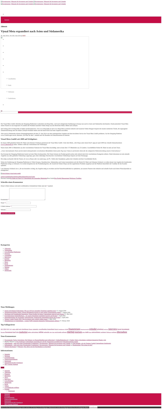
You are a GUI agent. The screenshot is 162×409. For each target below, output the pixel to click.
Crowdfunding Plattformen (12, 252)
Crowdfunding (8, 381)
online (41, 332)
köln (17, 332)
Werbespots (11, 91)
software (64, 332)
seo (51, 332)
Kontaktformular (9, 357)
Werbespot (108, 332)
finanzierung (74, 329)
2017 (11, 329)
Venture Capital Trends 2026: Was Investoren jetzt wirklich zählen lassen (26, 319)
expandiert (7, 176)
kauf (14, 332)
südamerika (24, 176)
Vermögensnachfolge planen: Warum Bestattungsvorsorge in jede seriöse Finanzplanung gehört (32, 312)
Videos (6, 269)
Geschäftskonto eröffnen (11, 387)
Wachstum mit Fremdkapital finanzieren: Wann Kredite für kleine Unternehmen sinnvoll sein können (34, 314)
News (6, 262)
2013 (2, 329)
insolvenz (106, 329)
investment (125, 329)
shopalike (18, 176)
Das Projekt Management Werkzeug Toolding (67, 178)
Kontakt (6, 389)
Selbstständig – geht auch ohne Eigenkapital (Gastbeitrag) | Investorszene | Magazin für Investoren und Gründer (37, 343)
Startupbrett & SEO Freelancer (13, 362)
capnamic (35, 329)
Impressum (7, 361)
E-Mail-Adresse (6, 206)
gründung (100, 329)
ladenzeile (13, 176)
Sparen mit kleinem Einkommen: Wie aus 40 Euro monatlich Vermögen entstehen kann (30, 311)
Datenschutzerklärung (10, 359)
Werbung (7, 356)
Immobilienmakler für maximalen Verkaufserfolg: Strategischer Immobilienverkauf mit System (32, 317)
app (17, 329)
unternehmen (96, 332)
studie (87, 332)
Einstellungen (93, 407)
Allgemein (7, 26)
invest (119, 329)
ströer (83, 332)
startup (71, 331)
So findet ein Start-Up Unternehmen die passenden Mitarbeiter (28, 178)
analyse (14, 329)
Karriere (6, 258)
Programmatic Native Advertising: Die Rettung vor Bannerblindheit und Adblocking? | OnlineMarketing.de (36, 340)
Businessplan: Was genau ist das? (82, 345)
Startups (6, 267)
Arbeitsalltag (8, 250)
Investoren (8, 332)
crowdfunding (43, 329)
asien (2, 176)
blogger (30, 329)
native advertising (33, 332)
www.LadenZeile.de (7, 144)
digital (56, 329)
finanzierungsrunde (84, 329)
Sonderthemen (8, 265)
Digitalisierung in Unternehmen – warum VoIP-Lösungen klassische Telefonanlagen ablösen (31, 321)
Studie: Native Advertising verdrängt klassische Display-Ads (88, 340)
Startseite (6, 19)
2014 (4, 329)
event (66, 329)
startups (78, 332)
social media (58, 332)
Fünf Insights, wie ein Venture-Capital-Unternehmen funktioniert (92, 343)
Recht (6, 264)
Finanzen (7, 253)
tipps (90, 332)
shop (53, 332)
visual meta (31, 176)
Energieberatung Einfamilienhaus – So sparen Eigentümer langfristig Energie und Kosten (30, 316)
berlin (20, 329)
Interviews (7, 257)
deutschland (50, 329)
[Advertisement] (38, 10)
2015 (8, 329)
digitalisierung (61, 329)
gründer (93, 329)
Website (3, 210)
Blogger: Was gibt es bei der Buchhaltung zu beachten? (34, 347)
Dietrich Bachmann (10, 347)
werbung (114, 332)
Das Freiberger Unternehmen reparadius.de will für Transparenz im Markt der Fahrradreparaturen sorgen (47, 341)
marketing (23, 332)
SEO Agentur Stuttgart (11, 364)
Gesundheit (7, 255)
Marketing (7, 260)
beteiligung (25, 329)
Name (3, 203)
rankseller (47, 332)
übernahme (122, 332)
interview (112, 329)
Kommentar (5, 199)
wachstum (103, 332)
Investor (3, 332)
